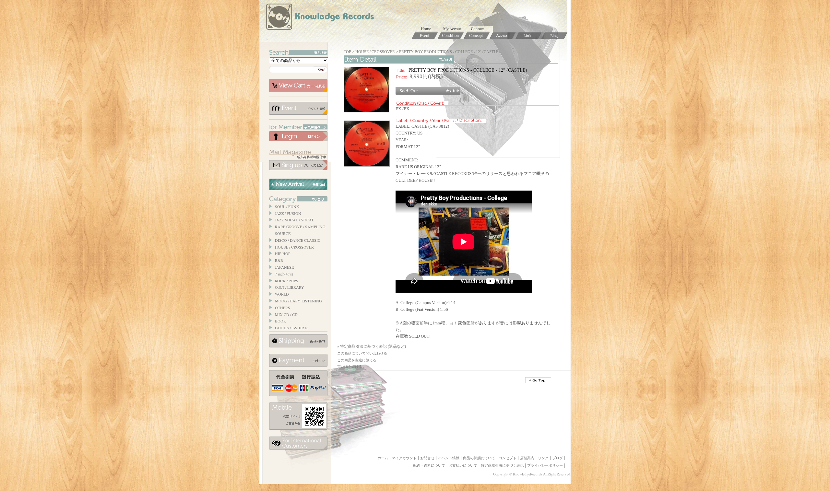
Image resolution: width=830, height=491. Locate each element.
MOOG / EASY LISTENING (298, 300)
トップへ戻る (538, 380)
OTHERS (282, 307)
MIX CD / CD (286, 314)
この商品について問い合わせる (362, 353)
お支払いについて (298, 360)
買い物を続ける (349, 366)
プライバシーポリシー (545, 465)
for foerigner (298, 443)
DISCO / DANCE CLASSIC (297, 240)
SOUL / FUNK (287, 206)
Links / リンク (528, 35)
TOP (347, 52)
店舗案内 (527, 458)
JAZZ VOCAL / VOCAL (294, 219)
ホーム (428, 29)
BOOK (280, 320)
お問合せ (480, 29)
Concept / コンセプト (477, 35)
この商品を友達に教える (356, 360)
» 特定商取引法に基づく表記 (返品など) (371, 346)
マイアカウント (454, 29)
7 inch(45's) (284, 273)
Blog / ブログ (554, 35)
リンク (543, 458)
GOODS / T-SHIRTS (292, 327)
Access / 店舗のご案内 (503, 35)
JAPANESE (284, 267)
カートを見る (298, 85)
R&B (279, 260)
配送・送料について (429, 465)
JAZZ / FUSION (288, 213)
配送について (298, 340)
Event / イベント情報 (425, 35)
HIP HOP (282, 253)
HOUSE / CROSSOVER (294, 247)
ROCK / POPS (286, 280)
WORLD (282, 294)
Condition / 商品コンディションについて (451, 35)
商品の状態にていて (479, 458)
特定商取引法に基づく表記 (502, 465)
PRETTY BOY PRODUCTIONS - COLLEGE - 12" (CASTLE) (449, 52)
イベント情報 (298, 108)
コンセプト (507, 458)
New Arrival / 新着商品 (298, 184)
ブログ (557, 458)
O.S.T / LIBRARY (289, 287)
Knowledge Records (319, 17)
